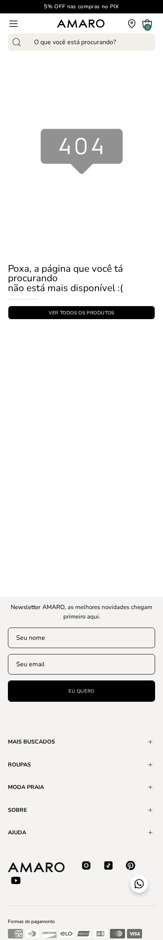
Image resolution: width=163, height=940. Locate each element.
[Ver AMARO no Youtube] (16, 880)
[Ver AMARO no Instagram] (86, 865)
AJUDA (17, 832)
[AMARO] (80, 23)
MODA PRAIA (26, 787)
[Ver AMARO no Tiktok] (108, 865)
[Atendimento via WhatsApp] (139, 884)
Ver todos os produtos (81, 313)
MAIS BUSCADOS (31, 742)
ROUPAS (19, 764)
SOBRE (17, 810)
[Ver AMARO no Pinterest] (130, 865)
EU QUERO (81, 691)
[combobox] (81, 42)
